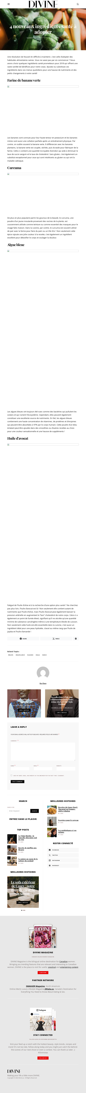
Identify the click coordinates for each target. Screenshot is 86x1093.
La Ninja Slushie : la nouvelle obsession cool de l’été (27, 838)
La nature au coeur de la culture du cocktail (28, 860)
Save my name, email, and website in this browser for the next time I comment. (38, 775)
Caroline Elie (68, 707)
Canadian (63, 961)
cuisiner (30, 654)
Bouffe (40, 20)
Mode (62, 693)
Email (36, 765)
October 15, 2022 (56, 707)
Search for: (11, 807)
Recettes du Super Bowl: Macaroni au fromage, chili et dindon (68, 809)
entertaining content (69, 967)
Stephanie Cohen (30, 705)
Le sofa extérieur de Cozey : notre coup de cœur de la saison (23, 888)
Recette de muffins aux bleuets (27, 849)
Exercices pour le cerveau (68, 820)
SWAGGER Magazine (35, 986)
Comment (14, 741)
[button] (21, 910)
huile (38, 654)
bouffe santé (20, 654)
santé (45, 654)
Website (59, 766)
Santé (46, 20)
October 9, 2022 (32, 37)
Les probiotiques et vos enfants (67, 831)
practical (52, 967)
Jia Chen (56, 37)
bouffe (11, 654)
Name (13, 765)
